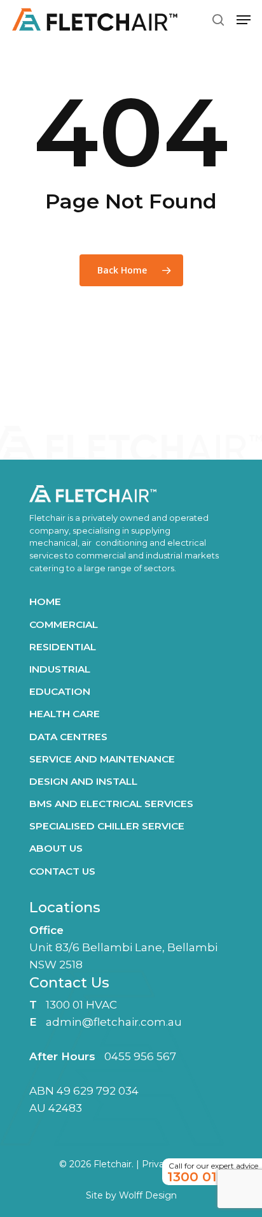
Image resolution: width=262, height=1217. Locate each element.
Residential (62, 647)
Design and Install (83, 781)
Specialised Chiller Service (106, 826)
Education (59, 691)
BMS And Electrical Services (111, 804)
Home (45, 601)
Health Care (64, 714)
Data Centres (68, 737)
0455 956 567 (140, 1056)
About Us (56, 848)
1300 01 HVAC (81, 1004)
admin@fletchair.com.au (114, 1022)
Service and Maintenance (102, 759)
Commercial (63, 624)
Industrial (59, 669)
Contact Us (62, 871)
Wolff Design (148, 1195)
